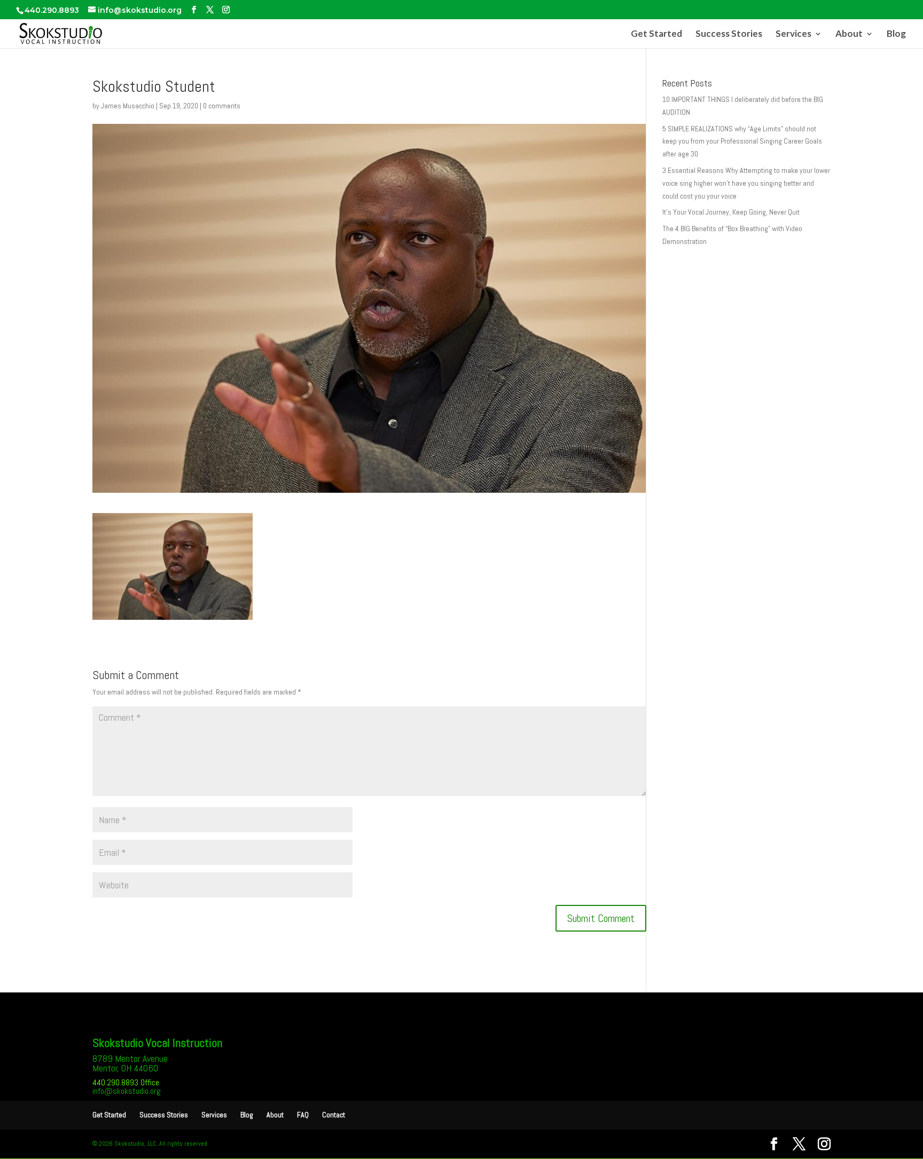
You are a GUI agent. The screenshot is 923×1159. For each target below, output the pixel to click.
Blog (896, 34)
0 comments (221, 106)
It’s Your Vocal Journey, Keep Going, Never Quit (731, 212)
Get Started (656, 34)
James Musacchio (127, 106)
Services (793, 34)
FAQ (303, 1114)
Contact (333, 1114)
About (849, 34)
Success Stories (728, 34)
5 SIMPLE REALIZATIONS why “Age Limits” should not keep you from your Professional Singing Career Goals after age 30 (742, 141)
